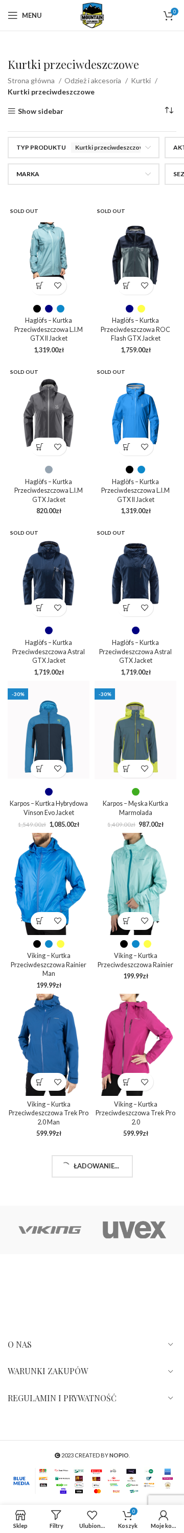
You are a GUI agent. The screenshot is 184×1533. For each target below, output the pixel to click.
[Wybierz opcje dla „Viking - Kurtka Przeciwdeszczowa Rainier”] (126, 921)
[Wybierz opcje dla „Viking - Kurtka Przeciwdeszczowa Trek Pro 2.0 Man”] (40, 1082)
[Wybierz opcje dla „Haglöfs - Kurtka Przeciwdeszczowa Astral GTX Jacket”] (40, 607)
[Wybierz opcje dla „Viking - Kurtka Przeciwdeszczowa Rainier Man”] (40, 921)
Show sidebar (40, 111)
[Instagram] (17, 1284)
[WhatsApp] (66, 1284)
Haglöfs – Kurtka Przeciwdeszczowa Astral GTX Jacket (48, 651)
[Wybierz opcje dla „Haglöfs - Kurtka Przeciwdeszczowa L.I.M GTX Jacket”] (40, 447)
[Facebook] (41, 1284)
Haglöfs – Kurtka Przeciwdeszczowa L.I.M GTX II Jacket (48, 329)
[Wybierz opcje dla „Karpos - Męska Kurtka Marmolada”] (126, 769)
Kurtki (141, 80)
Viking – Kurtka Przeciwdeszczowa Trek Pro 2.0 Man (48, 1113)
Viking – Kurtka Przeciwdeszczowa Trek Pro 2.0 (135, 1113)
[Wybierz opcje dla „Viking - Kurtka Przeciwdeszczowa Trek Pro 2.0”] (126, 1082)
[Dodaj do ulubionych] (57, 286)
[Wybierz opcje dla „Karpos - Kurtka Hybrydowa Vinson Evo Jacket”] (40, 769)
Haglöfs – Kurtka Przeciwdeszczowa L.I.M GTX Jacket (48, 491)
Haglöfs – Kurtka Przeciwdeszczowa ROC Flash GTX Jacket (135, 329)
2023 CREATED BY (94, 1455)
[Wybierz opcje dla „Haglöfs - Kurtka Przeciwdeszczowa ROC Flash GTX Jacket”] (126, 286)
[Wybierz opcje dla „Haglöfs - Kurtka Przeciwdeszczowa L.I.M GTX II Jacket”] (40, 286)
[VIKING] (50, 1230)
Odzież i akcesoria (93, 80)
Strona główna (32, 80)
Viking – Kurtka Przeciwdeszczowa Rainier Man (48, 964)
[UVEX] (134, 1230)
